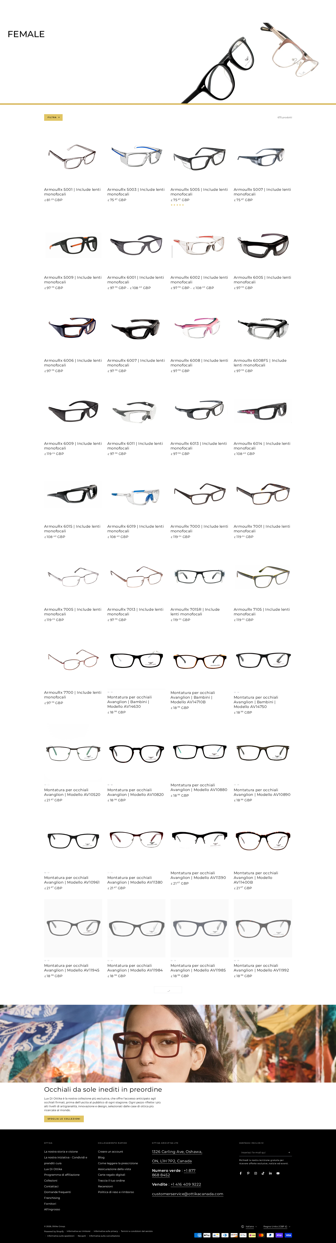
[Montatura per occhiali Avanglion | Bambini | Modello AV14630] (136, 660)
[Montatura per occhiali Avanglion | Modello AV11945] (73, 928)
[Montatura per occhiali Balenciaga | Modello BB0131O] (73, 1109)
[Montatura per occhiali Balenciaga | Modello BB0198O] (263, 1109)
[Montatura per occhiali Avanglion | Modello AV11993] (73, 1016)
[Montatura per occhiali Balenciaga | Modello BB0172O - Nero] (136, 1109)
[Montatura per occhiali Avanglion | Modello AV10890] (263, 753)
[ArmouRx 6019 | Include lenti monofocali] (136, 494)
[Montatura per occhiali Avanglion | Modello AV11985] (200, 928)
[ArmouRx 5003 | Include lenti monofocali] (136, 157)
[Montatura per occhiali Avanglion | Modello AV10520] (73, 753)
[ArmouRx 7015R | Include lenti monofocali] (200, 577)
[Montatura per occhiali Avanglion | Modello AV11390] (200, 840)
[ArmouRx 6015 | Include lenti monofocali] (73, 494)
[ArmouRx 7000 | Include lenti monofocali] (200, 494)
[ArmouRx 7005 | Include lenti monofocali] (73, 577)
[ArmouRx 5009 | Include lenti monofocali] (73, 245)
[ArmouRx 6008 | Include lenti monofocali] (200, 328)
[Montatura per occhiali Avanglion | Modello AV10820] (136, 753)
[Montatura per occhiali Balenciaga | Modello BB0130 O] (263, 1016)
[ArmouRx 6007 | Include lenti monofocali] (136, 328)
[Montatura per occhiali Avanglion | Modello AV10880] (200, 753)
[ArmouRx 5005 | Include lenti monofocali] (200, 157)
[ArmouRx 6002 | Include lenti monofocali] (200, 245)
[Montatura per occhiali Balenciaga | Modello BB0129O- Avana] (200, 1016)
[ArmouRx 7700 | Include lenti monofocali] (73, 660)
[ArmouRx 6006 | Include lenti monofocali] (73, 328)
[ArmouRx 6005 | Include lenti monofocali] (263, 245)
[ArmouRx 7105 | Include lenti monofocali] (263, 577)
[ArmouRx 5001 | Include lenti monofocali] (73, 157)
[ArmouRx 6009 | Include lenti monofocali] (73, 411)
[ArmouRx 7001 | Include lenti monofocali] (263, 494)
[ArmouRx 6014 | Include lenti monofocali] (263, 411)
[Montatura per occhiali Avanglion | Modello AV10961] (73, 840)
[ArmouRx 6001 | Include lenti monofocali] (136, 245)
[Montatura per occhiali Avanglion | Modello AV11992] (263, 928)
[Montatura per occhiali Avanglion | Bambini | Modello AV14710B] (200, 660)
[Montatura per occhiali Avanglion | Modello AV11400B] (263, 840)
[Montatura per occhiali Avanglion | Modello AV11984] (136, 928)
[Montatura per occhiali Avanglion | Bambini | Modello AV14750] (263, 660)
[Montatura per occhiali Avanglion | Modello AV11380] (136, 840)
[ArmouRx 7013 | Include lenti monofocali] (136, 577)
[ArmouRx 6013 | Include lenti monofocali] (200, 411)
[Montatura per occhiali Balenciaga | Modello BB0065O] (136, 1016)
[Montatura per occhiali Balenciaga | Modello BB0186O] (200, 1109)
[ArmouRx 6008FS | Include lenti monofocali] (263, 328)
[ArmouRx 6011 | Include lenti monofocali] (136, 411)
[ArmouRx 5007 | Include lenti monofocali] (263, 157)
